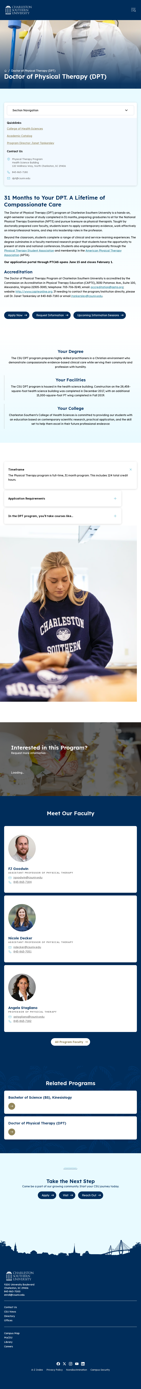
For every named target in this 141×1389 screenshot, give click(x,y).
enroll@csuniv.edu (14, 1294)
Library (8, 1342)
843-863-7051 (22, 951)
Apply (45, 1195)
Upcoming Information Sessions (98, 315)
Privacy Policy (54, 1369)
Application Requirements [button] (26, 498)
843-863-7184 (22, 882)
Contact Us (10, 1307)
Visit (65, 1195)
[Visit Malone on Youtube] (77, 1363)
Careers (8, 1346)
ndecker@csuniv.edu (27, 947)
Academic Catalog (19, 136)
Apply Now (15, 315)
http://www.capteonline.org (34, 291)
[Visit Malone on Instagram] (70, 1363)
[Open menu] (133, 10)
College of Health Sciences (25, 128)
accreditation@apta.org (107, 287)
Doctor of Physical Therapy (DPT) (33, 70)
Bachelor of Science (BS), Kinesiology (40, 1097)
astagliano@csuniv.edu (29, 1016)
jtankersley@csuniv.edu (86, 296)
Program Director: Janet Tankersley (30, 143)
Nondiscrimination (76, 1369)
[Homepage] (18, 10)
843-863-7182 (22, 1021)
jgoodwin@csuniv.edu (27, 877)
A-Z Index (37, 1369)
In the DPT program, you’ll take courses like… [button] (40, 516)
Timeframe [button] (16, 469)
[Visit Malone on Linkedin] (83, 1363)
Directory (9, 1316)
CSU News (10, 1311)
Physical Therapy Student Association (29, 250)
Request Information (50, 315)
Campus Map (12, 1333)
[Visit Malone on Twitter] (64, 1363)
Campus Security (100, 1369)
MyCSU (8, 1337)
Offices (8, 1320)
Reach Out (89, 1195)
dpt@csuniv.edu (21, 178)
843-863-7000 (12, 1291)
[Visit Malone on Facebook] (58, 1363)
